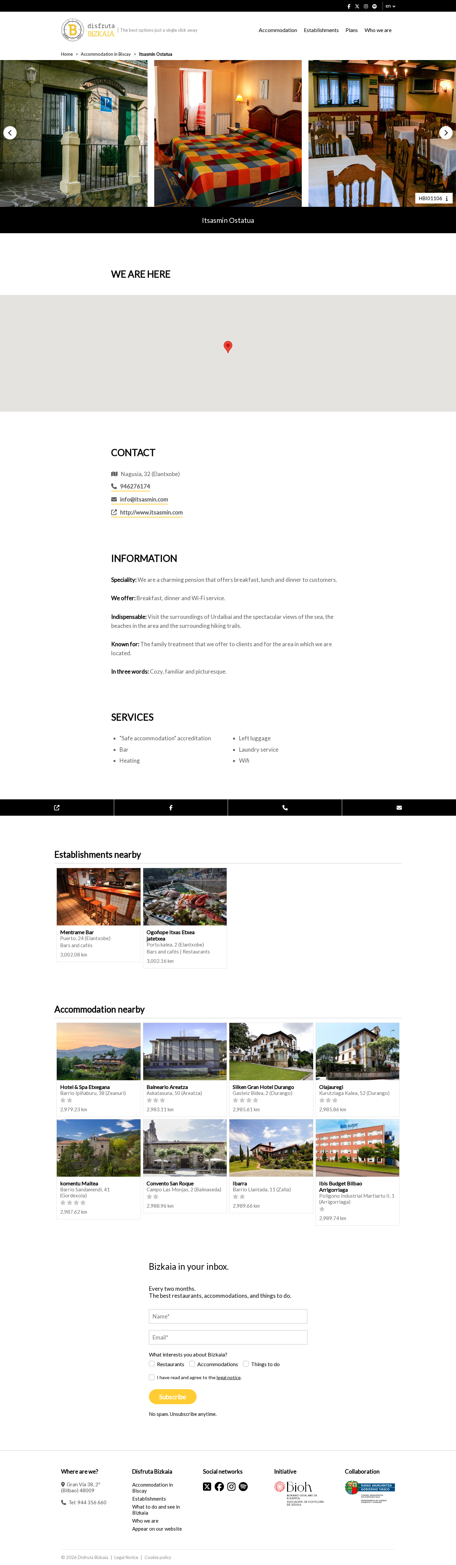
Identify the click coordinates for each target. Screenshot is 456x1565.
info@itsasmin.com (144, 499)
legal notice (229, 1377)
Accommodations (217, 1364)
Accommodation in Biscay (106, 54)
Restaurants (170, 1364)
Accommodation (278, 30)
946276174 (135, 486)
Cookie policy (158, 1557)
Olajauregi (331, 1087)
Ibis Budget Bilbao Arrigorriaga (340, 1186)
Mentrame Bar (77, 932)
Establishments (321, 30)
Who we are (378, 30)
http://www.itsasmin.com (151, 512)
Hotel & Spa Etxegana (85, 1087)
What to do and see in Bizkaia (156, 1510)
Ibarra (240, 1183)
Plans (352, 30)
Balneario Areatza (167, 1087)
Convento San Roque (170, 1183)
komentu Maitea (79, 1183)
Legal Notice (126, 1557)
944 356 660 (91, 1502)
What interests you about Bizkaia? (188, 1354)
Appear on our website (157, 1529)
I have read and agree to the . (199, 1377)
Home (67, 54)
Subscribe (172, 1397)
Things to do (265, 1364)
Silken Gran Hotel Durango (263, 1087)
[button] (10, 132)
